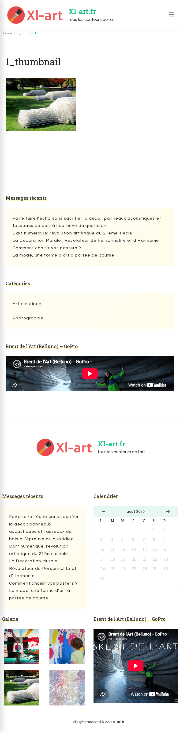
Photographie (28, 318)
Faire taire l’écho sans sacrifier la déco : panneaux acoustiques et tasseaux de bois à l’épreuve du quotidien (87, 222)
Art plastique (27, 304)
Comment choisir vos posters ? (47, 248)
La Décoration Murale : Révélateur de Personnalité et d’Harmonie (86, 240)
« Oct (103, 511)
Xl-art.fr (82, 11)
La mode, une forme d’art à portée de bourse (63, 255)
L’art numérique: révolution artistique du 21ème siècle (72, 233)
